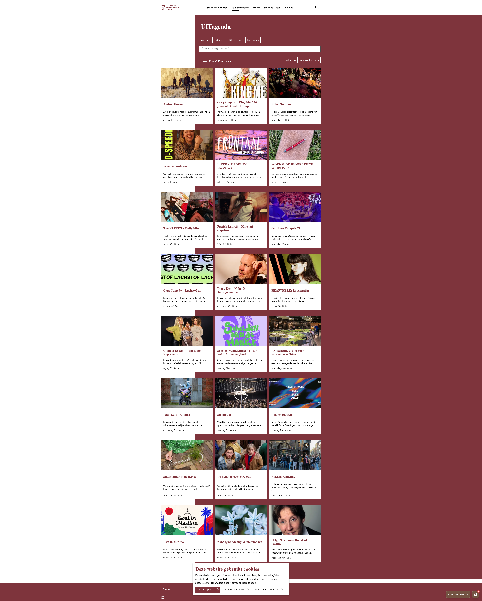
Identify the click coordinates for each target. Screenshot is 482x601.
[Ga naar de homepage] (170, 8)
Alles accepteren (205, 590)
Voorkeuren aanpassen (266, 590)
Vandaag (206, 40)
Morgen (220, 40)
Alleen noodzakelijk (234, 590)
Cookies (166, 589)
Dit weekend (235, 40)
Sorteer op (290, 60)
